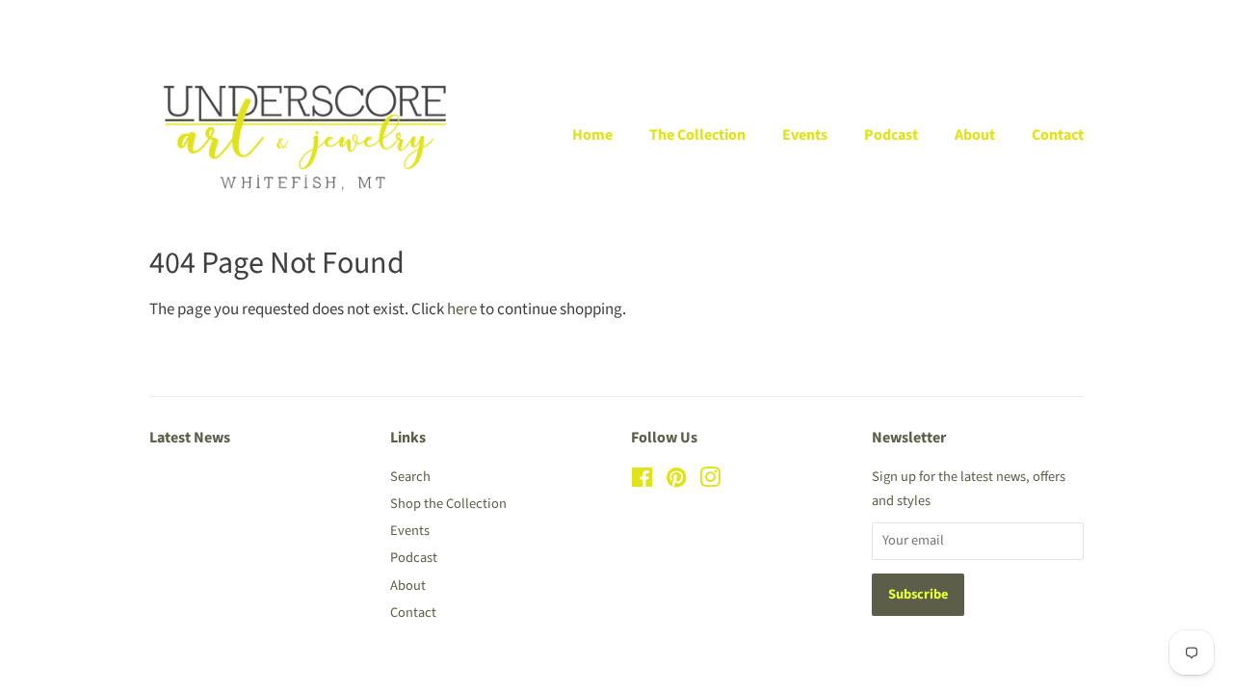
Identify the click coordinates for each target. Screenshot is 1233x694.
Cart (1071, 20)
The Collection (697, 135)
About (975, 135)
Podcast (891, 135)
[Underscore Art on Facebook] (642, 481)
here (462, 309)
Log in (869, 20)
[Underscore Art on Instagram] (710, 481)
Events (804, 135)
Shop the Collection (448, 504)
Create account (963, 20)
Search (410, 477)
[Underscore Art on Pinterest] (676, 481)
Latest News (189, 437)
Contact (1058, 135)
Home (592, 135)
